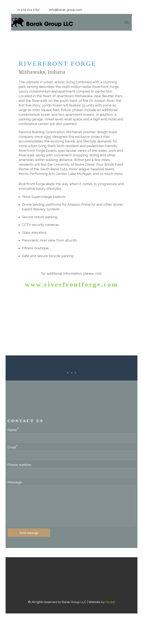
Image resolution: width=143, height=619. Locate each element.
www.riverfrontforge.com (71, 284)
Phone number (19, 465)
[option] (24, 367)
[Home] (42, 26)
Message (14, 482)
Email (11, 447)
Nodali (110, 602)
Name (12, 430)
